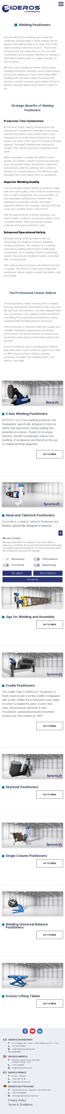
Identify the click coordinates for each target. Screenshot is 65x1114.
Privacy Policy (17, 1100)
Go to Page (49, 454)
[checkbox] (5, 559)
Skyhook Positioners (22, 786)
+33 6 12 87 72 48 (19, 1079)
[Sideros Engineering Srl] (25, 9)
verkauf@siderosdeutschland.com (25, 1096)
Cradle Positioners (20, 685)
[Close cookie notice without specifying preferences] (60, 533)
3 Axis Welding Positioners (27, 413)
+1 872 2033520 (18, 1065)
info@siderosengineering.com (23, 1049)
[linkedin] (39, 1031)
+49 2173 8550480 (19, 1093)
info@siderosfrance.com (21, 1082)
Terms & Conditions (20, 1104)
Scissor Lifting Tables (23, 996)
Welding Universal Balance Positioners (27, 926)
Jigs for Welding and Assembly (30, 616)
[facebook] (25, 1031)
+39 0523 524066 (18, 1046)
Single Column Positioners (26, 855)
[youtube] (32, 1031)
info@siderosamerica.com (22, 1068)
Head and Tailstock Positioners (30, 515)
